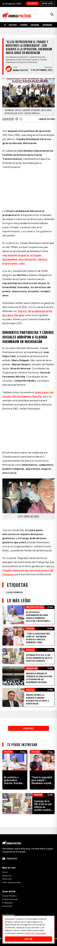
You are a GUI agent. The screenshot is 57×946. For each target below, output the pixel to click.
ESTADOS (23, 24)
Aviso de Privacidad (35, 933)
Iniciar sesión (47, 3)
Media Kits (12, 858)
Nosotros (6, 875)
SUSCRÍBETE (32, 3)
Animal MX (7, 906)
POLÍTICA (13, 24)
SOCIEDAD (35, 24)
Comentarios (28, 728)
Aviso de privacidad (11, 882)
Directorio (7, 879)
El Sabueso (7, 902)
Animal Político (9, 895)
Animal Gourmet (10, 899)
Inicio (5, 872)
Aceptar (28, 938)
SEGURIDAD (47, 24)
